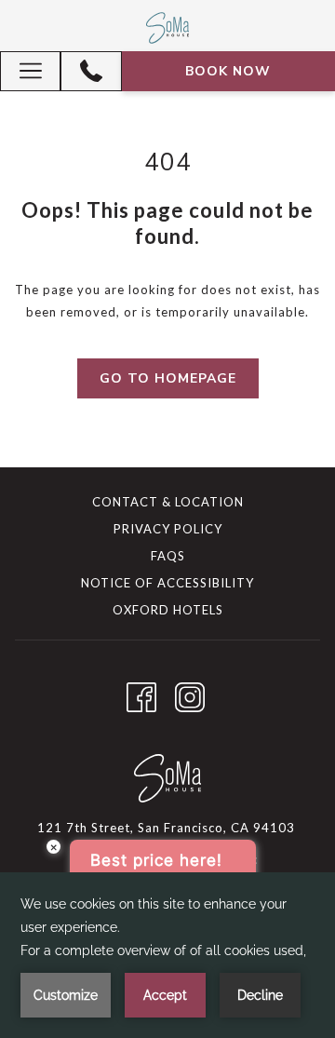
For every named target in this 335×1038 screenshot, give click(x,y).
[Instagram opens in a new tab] (190, 693)
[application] (167, 955)
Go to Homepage (168, 378)
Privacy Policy (168, 528)
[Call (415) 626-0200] (91, 71)
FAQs (168, 555)
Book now (228, 71)
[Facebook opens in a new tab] (141, 693)
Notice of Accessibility (167, 582)
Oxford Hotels (168, 609)
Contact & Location (168, 501)
